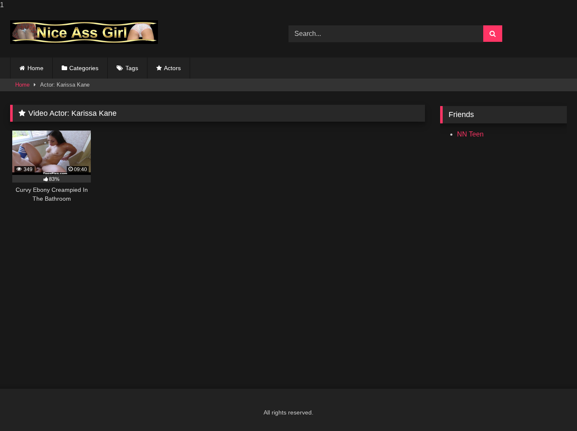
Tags (131, 68)
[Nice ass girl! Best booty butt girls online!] (84, 32)
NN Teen (470, 134)
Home (35, 68)
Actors (172, 68)
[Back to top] (551, 407)
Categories (83, 68)
